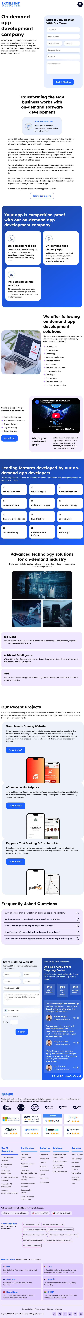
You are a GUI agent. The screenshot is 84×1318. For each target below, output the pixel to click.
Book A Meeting (63, 82)
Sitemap (50, 1309)
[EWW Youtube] (70, 1314)
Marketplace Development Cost (35, 1235)
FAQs (73, 1183)
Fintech (42, 1174)
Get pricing (9, 438)
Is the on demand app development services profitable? (33, 919)
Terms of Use (40, 1309)
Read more (14, 750)
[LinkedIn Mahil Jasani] (78, 1067)
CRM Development (60, 1172)
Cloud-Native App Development (61, 1229)
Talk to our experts (42, 196)
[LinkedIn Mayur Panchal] (78, 1042)
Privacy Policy (27, 1309)
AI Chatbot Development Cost (34, 1229)
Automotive (44, 1170)
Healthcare (44, 1155)
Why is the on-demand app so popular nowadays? (29, 925)
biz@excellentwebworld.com (15, 1213)
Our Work (75, 1162)
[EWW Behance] (81, 1314)
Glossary (58, 1309)
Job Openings (77, 1158)
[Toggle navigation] (69, 4)
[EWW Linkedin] (54, 1314)
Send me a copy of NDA (13, 1016)
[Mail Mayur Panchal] (74, 1042)
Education (43, 1166)
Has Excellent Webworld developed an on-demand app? (32, 932)
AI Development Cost (31, 1224)
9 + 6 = (5, 1022)
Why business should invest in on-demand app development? (35, 913)
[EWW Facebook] (65, 1314)
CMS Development (60, 1161)
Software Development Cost (52, 1224)
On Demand (44, 1182)
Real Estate (44, 1178)
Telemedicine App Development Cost (63, 1235)
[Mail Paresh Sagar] (74, 1017)
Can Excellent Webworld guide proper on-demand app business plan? (39, 938)
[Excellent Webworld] (10, 4)
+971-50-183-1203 (63, 1213)
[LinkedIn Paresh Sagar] (78, 1017)
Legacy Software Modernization (59, 1240)
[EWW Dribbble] (75, 1314)
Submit (21, 1032)
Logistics (43, 1162)
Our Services (27, 1148)
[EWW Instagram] (60, 1314)
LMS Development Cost (32, 1245)
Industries (45, 1148)
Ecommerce (44, 1158)
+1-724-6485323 (41, 1213)
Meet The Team (77, 1155)
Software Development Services (26, 1157)
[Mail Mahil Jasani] (74, 1067)
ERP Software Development (33, 1240)
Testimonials (76, 1173)
